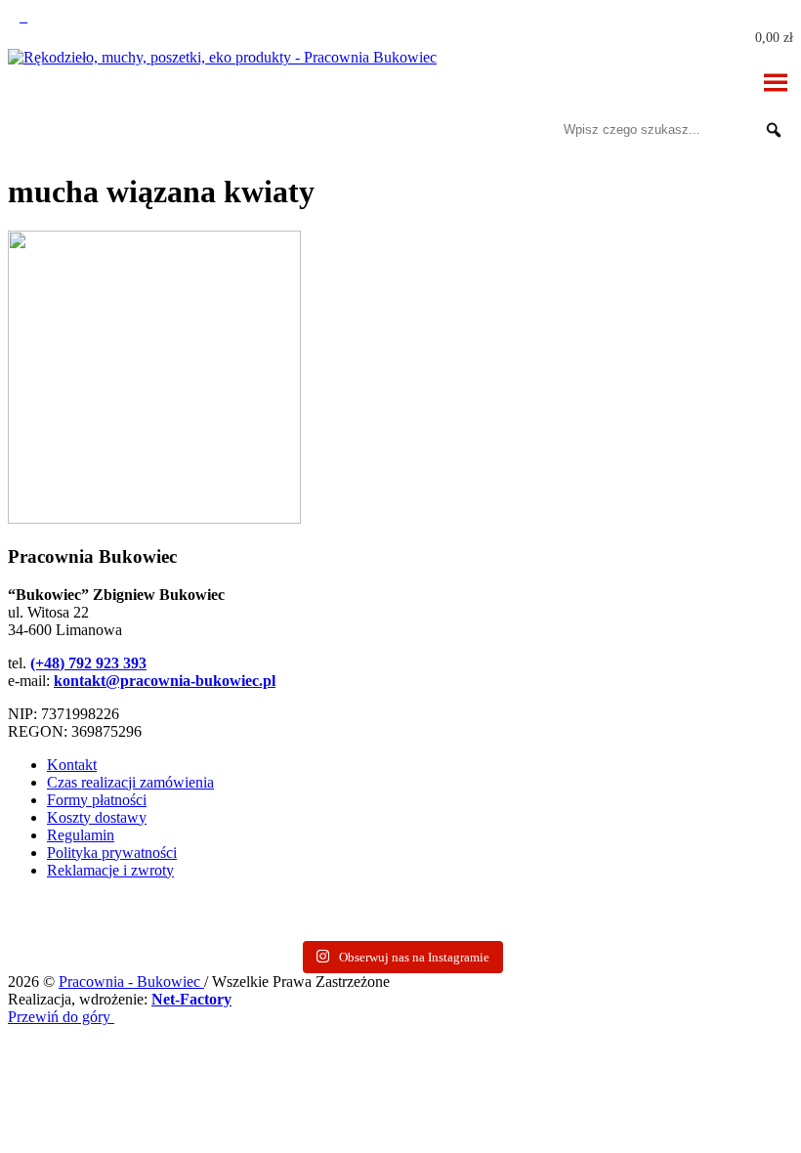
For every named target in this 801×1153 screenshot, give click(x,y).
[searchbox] (676, 129)
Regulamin (80, 835)
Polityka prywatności (112, 852)
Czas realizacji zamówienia (130, 782)
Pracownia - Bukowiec (131, 981)
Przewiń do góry (61, 1016)
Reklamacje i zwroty (110, 870)
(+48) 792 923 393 (88, 663)
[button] (773, 129)
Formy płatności (97, 799)
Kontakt (72, 764)
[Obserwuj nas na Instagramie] (15, 16)
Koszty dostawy (97, 817)
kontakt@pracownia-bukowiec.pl (164, 680)
